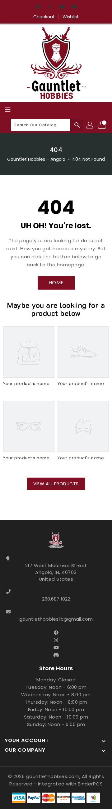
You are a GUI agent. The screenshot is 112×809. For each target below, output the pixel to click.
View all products (56, 484)
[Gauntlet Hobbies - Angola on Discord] (73, 7)
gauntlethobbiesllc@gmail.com (56, 619)
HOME (56, 282)
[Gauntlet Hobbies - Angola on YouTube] (62, 7)
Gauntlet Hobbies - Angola (36, 159)
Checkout (44, 17)
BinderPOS (90, 784)
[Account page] (90, 125)
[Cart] (102, 125)
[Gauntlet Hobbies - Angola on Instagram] (50, 7)
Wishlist (71, 17)
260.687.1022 (56, 599)
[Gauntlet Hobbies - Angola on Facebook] (38, 7)
